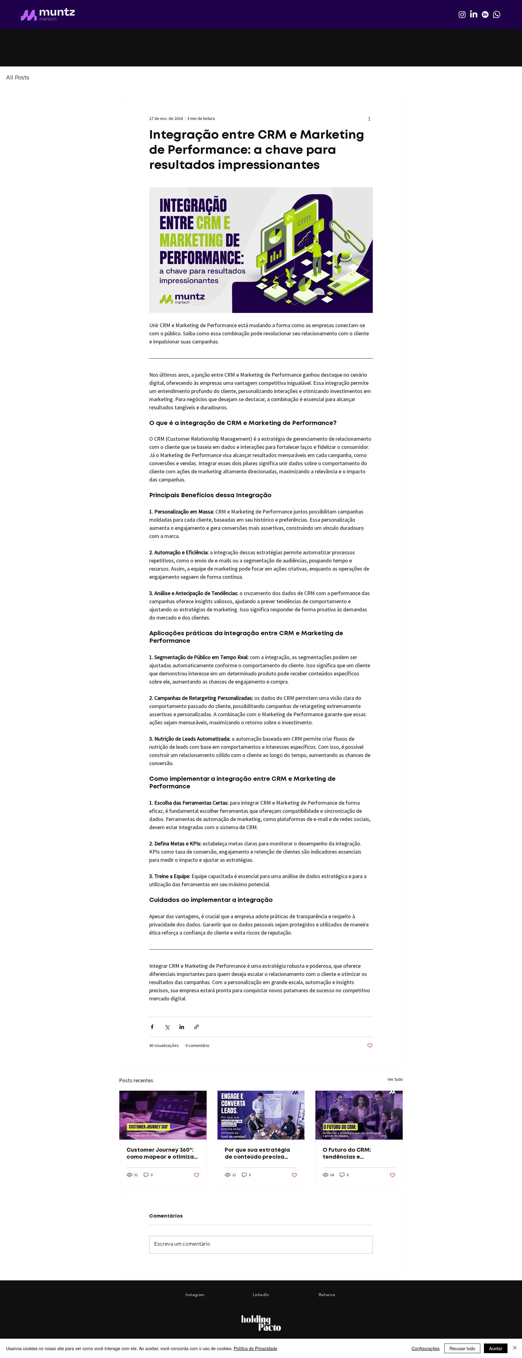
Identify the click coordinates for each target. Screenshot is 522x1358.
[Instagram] (462, 14)
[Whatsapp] (496, 14)
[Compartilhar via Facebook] (152, 1027)
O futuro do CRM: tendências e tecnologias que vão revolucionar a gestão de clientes (359, 1154)
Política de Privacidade (255, 1348)
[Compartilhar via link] (196, 1027)
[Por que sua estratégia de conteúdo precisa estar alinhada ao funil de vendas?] (261, 1115)
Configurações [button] (426, 1348)
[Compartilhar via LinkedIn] (182, 1027)
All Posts (17, 78)
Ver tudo (395, 1079)
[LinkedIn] (473, 14)
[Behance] (485, 14)
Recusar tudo (462, 1348)
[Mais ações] (369, 118)
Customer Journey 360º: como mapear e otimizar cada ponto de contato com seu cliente (161, 1154)
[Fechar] (514, 1348)
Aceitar (495, 1348)
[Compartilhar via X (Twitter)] (167, 1027)
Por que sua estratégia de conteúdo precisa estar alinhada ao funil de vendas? (257, 1154)
